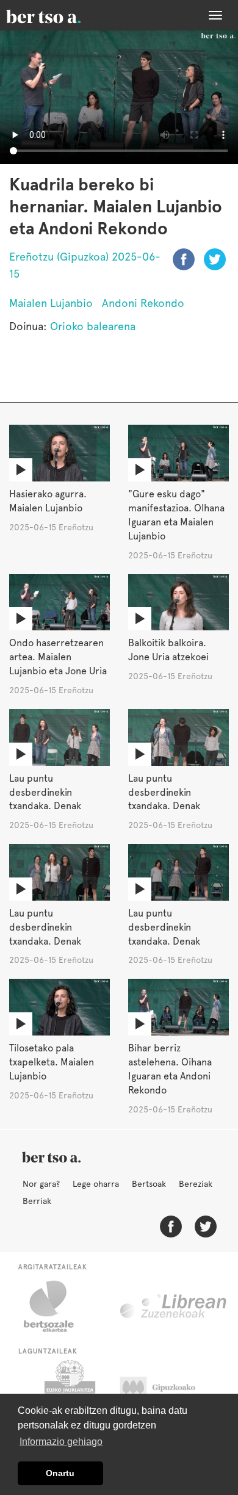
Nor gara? (41, 1184)
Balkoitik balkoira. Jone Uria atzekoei (168, 650)
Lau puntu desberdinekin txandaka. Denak (45, 792)
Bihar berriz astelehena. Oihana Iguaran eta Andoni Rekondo (170, 1069)
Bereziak (195, 1184)
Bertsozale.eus (56, 1306)
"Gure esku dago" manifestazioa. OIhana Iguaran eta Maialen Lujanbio (176, 515)
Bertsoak (149, 1184)
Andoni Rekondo (143, 303)
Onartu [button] (60, 1473)
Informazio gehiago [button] (61, 1441)
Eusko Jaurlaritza (68, 1390)
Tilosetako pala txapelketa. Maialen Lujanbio (51, 1062)
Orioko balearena (92, 326)
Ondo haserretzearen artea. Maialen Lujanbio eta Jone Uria (58, 657)
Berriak (37, 1201)
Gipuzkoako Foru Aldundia (169, 1390)
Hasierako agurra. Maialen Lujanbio (48, 501)
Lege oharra (96, 1184)
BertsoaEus (61, 15)
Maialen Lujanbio (51, 303)
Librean (174, 1306)
